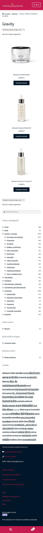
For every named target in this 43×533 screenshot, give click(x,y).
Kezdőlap (7, 14)
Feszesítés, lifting (10, 343)
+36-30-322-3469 (10, 457)
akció (32, 372)
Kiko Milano (7, 409)
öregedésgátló (29, 439)
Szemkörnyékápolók (13, 264)
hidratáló (27, 405)
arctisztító (32, 377)
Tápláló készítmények (13, 271)
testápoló (26, 435)
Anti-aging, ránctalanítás (15, 237)
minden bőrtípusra (22, 413)
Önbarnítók (10, 301)
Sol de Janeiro (27, 428)
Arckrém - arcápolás (10, 234)
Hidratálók (10, 257)
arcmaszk (22, 377)
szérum (33, 432)
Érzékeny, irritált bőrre (14, 247)
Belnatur (7, 329)
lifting (22, 409)
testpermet (17, 435)
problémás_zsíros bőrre (25, 424)
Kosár (28, 527)
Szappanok (10, 304)
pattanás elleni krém (19, 421)
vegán (5, 439)
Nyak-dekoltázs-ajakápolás (13, 284)
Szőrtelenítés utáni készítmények (15, 287)
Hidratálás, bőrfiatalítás (14, 298)
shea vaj (17, 428)
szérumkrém (7, 435)
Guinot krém (9, 400)
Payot (31, 421)
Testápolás (8, 291)
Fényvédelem (8, 277)
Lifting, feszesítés (12, 260)
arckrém (13, 377)
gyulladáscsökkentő (24, 401)
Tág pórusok (11, 267)
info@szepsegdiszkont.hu (13, 452)
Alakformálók (11, 294)
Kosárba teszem (21, 83)
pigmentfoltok (8, 425)
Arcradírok (10, 244)
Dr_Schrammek (19, 393)
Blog (4, 504)
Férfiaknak (7, 281)
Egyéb (6, 230)
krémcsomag (16, 409)
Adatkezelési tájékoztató (11, 496)
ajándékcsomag (22, 373)
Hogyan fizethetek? (9, 479)
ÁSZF (4, 493)
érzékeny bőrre (16, 439)
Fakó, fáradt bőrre (12, 250)
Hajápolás (7, 314)
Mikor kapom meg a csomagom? (13, 484)
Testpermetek (11, 308)
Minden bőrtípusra (10, 357)
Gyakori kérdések (8, 470)
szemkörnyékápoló (10, 432)
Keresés (11, 529)
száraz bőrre (24, 431)
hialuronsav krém (11, 405)
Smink (6, 227)
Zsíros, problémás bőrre (14, 274)
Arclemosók (10, 240)
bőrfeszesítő (21, 389)
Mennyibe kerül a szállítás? (11, 475)
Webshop (15, 14)
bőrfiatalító (33, 389)
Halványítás (10, 254)
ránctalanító (8, 428)
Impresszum (6, 500)
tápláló (34, 435)
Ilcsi (35, 405)
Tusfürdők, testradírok (14, 311)
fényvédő (29, 397)
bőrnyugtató (7, 393)
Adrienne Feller (8, 373)
